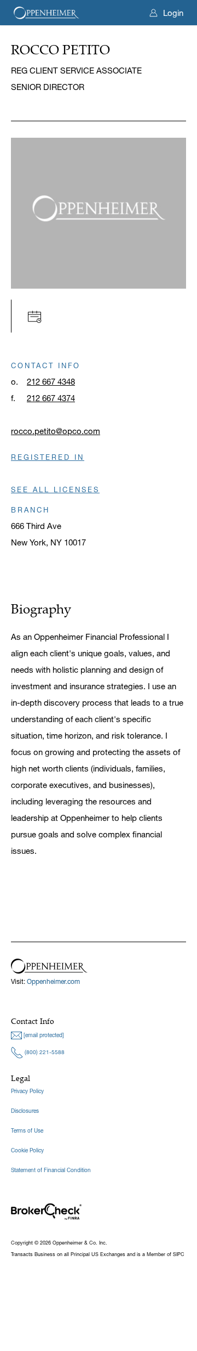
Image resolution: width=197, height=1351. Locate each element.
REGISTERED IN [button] (47, 457)
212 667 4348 (51, 381)
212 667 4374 (51, 398)
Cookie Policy (27, 1150)
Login (173, 13)
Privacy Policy (27, 1091)
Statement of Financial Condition (51, 1170)
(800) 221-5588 (44, 1052)
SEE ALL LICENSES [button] (55, 489)
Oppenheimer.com (53, 981)
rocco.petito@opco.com (55, 431)
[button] (37, 315)
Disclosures (25, 1110)
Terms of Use (27, 1130)
